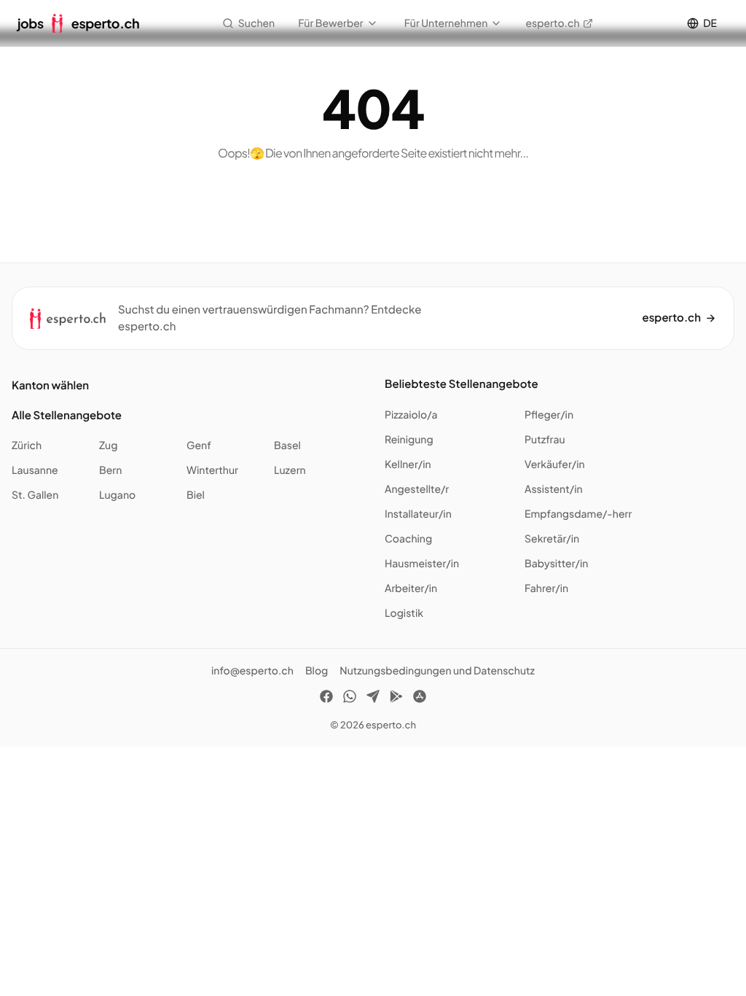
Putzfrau (545, 439)
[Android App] (396, 698)
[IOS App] (419, 698)
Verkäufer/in (555, 464)
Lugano (117, 495)
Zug (108, 445)
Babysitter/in (556, 563)
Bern (110, 470)
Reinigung (409, 439)
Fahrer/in (546, 588)
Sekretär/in (552, 538)
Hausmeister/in (422, 563)
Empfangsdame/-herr (578, 514)
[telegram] (373, 698)
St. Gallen (35, 495)
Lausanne (35, 470)
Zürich (27, 445)
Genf (198, 445)
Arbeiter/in (411, 588)
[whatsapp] (349, 698)
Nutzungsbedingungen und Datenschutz (437, 670)
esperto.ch (552, 23)
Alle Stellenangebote (67, 415)
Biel (195, 495)
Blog (316, 670)
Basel (287, 445)
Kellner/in (408, 464)
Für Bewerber (331, 23)
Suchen (256, 23)
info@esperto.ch (252, 670)
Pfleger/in (549, 414)
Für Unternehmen (446, 23)
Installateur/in (418, 514)
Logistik (404, 613)
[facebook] (326, 698)
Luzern (290, 470)
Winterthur (212, 470)
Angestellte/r (417, 489)
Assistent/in (554, 489)
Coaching (408, 538)
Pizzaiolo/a (411, 414)
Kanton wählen (50, 385)
